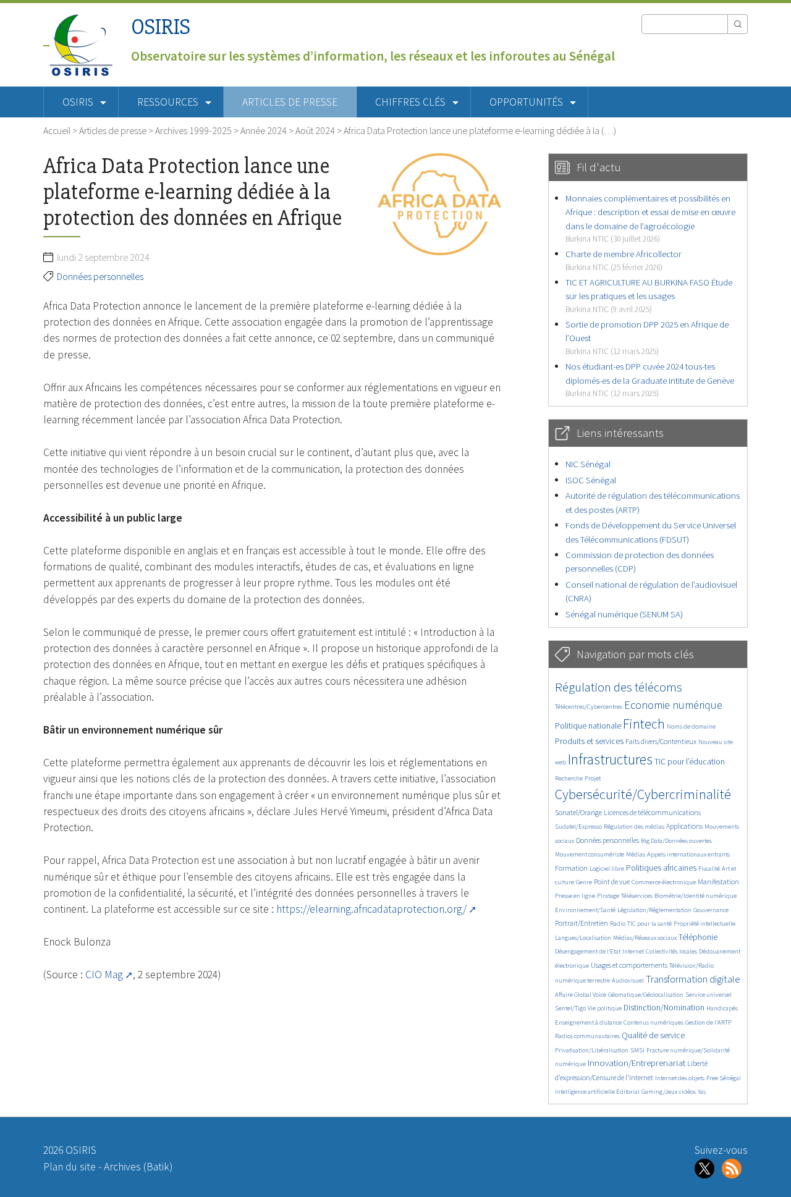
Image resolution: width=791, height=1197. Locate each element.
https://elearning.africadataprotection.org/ (371, 909)
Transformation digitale (693, 979)
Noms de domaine (691, 726)
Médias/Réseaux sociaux (645, 938)
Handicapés (722, 1008)
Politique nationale (588, 726)
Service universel (708, 995)
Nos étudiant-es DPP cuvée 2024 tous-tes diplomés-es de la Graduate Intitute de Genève (649, 379)
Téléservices (637, 896)
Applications (684, 826)
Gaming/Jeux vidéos (668, 1092)
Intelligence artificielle (585, 1092)
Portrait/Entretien (581, 923)
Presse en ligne (575, 896)
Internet (633, 951)
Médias (635, 854)
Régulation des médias (634, 827)
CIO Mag (104, 974)
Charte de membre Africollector (623, 260)
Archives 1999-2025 (193, 130)
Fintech (644, 723)
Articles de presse (289, 102)
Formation (571, 868)
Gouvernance (711, 910)
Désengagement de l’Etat (587, 951)
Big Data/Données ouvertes (676, 841)
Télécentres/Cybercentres (588, 707)
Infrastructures (610, 759)
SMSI (637, 1050)
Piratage (608, 896)
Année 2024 (263, 130)
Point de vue (612, 881)
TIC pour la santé (649, 924)
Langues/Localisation (583, 938)
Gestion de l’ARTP (708, 1022)
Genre (584, 882)
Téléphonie (698, 937)
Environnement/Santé (585, 910)
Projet (593, 778)
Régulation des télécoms (618, 687)
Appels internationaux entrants (688, 854)
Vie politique (605, 1008)
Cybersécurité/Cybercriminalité (643, 794)
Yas (702, 1092)
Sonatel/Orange (578, 812)
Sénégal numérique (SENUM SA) (624, 614)
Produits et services (589, 741)
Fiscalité (709, 869)
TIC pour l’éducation (689, 761)
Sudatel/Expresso (578, 827)
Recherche (569, 778)
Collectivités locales (671, 951)
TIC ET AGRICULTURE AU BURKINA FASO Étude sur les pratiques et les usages (648, 295)
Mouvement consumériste (589, 854)
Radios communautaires (587, 1036)
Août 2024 (315, 130)
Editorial (628, 1092)
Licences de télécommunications (652, 812)
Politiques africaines (661, 868)
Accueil (56, 130)
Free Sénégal (723, 1078)
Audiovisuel (628, 980)
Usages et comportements (629, 965)
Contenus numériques (653, 1022)
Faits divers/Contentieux (660, 741)
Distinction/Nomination (664, 1007)
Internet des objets (679, 1078)
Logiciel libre (607, 869)
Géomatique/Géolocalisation (645, 995)
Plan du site (69, 1167)
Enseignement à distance (588, 1022)
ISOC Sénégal (590, 480)
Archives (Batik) (138, 1167)
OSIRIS (160, 27)
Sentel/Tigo (570, 1008)
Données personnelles (100, 276)
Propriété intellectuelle (704, 924)
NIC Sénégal (588, 464)
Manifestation (718, 881)
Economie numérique (673, 705)
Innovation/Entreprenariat (636, 1062)
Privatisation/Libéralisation (591, 1050)
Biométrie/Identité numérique (695, 896)
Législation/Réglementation (654, 910)
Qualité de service (653, 1035)
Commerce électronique (664, 882)
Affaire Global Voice (580, 995)
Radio (617, 924)
